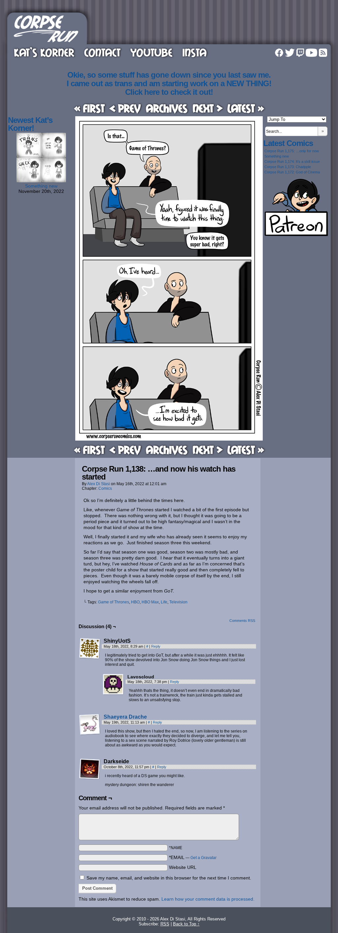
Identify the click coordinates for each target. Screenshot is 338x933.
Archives (166, 108)
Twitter (290, 53)
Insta (194, 52)
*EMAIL (193, 857)
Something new (41, 186)
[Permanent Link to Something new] (41, 180)
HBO (135, 602)
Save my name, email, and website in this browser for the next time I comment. (168, 877)
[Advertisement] (210, 27)
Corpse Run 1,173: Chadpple (287, 167)
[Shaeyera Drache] (89, 733)
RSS (323, 53)
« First (89, 108)
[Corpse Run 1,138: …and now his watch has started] (169, 439)
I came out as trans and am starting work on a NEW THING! (169, 83)
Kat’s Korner (44, 52)
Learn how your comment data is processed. (207, 899)
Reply (155, 646)
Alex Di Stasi (98, 484)
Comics (105, 488)
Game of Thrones (113, 602)
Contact (102, 52)
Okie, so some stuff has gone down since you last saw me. (169, 74)
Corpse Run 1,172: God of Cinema (292, 172)
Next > (207, 108)
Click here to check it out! (169, 92)
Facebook (279, 53)
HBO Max (150, 602)
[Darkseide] (89, 769)
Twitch (300, 53)
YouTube (151, 52)
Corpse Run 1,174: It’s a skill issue (292, 161)
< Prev (125, 108)
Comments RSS (242, 621)
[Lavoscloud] (113, 684)
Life (164, 602)
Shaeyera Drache (125, 717)
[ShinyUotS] (89, 648)
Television (178, 602)
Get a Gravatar (203, 857)
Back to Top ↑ (186, 923)
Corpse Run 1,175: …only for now (291, 151)
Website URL (182, 867)
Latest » (245, 108)
